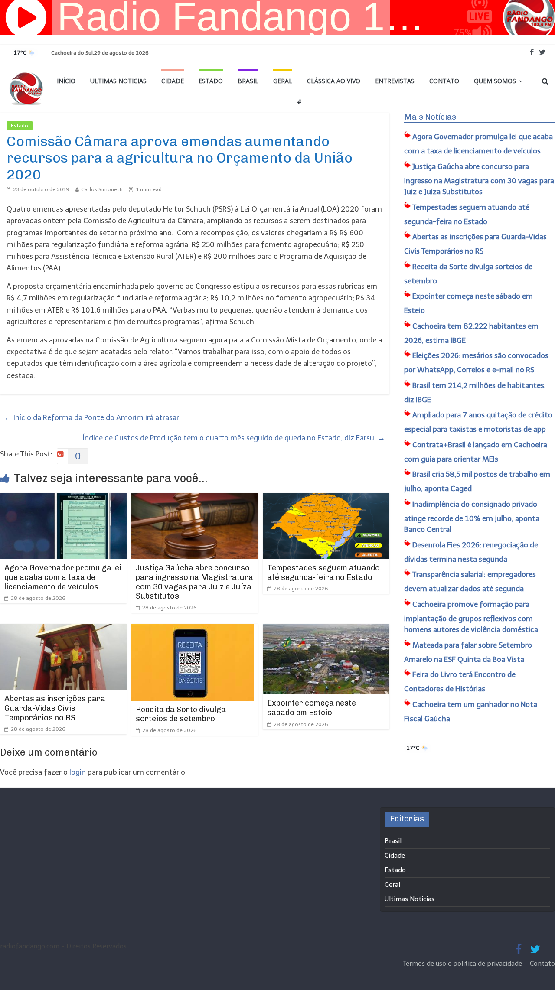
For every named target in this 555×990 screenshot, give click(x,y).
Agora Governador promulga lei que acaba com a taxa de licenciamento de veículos (62, 577)
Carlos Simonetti (102, 189)
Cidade (172, 81)
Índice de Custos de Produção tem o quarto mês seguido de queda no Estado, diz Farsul (234, 437)
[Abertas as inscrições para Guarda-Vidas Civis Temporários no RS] (63, 629)
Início (66, 81)
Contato (444, 81)
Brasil (248, 81)
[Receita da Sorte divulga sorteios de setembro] (192, 629)
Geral (282, 81)
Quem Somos (495, 81)
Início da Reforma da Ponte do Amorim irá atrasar (91, 417)
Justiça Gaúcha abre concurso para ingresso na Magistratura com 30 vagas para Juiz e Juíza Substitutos (194, 582)
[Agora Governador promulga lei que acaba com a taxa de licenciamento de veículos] (63, 498)
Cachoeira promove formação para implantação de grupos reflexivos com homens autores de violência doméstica (471, 617)
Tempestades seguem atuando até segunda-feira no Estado (323, 572)
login (77, 772)
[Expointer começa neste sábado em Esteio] (326, 629)
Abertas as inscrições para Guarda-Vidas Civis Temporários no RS (54, 708)
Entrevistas (395, 81)
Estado (211, 81)
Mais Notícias (430, 117)
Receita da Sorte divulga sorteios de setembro (181, 714)
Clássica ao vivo (333, 81)
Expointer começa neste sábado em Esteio (311, 707)
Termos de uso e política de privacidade (463, 963)
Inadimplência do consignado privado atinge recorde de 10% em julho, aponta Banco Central (471, 517)
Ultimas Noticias (118, 81)
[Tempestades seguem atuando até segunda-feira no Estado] (326, 498)
